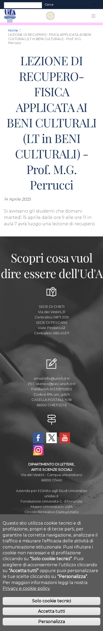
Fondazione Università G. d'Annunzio (51, 501)
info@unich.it (55, 378)
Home (13, 30)
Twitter (51, 438)
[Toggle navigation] (94, 4)
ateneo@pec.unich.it (54, 384)
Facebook (38, 438)
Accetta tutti (51, 611)
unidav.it (51, 496)
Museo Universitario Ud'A (52, 506)
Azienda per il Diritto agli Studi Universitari (51, 491)
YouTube (64, 438)
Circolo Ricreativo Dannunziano (52, 512)
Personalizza (51, 621)
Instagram (38, 450)
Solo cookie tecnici (51, 600)
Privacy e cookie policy (26, 588)
